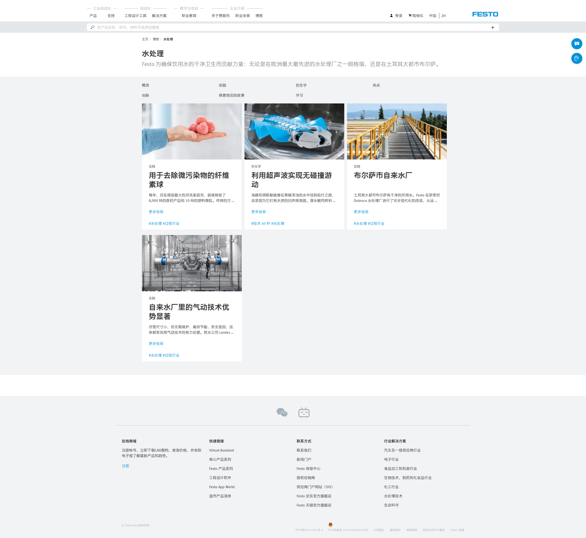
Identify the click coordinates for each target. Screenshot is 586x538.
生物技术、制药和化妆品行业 (408, 477)
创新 (145, 94)
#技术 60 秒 (260, 223)
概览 (145, 84)
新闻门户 (304, 459)
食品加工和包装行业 (400, 468)
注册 (125, 465)
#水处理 (155, 223)
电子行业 (391, 459)
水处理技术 (393, 496)
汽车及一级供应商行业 (402, 450)
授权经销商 (306, 477)
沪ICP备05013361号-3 (309, 530)
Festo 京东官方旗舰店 (314, 496)
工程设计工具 (135, 15)
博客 (156, 39)
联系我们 (304, 450)
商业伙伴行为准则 (434, 530)
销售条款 (411, 530)
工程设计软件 (220, 477)
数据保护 (395, 530)
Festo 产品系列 (221, 468)
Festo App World (222, 486)
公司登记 (378, 530)
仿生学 (301, 84)
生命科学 (391, 505)
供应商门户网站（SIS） (316, 486)
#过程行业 (171, 223)
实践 (222, 84)
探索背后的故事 (231, 94)
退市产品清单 (220, 496)
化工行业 (391, 486)
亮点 (376, 84)
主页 (145, 39)
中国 (432, 15)
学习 (299, 94)
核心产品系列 (220, 459)
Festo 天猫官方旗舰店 (314, 505)
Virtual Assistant (221, 450)
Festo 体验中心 (308, 468)
